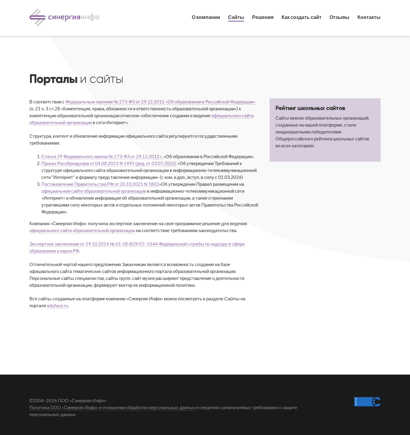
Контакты (369, 17)
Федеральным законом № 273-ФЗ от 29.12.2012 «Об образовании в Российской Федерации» (160, 101)
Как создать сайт (301, 17)
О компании (206, 17)
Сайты (236, 17)
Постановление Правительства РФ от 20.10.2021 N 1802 (100, 184)
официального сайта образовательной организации (82, 230)
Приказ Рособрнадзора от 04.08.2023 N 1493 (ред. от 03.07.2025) (108, 163)
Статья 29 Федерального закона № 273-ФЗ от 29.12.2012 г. (102, 156)
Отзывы (339, 17)
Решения (262, 17)
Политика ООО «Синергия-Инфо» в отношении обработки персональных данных (112, 407)
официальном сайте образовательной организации (93, 191)
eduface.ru (57, 305)
